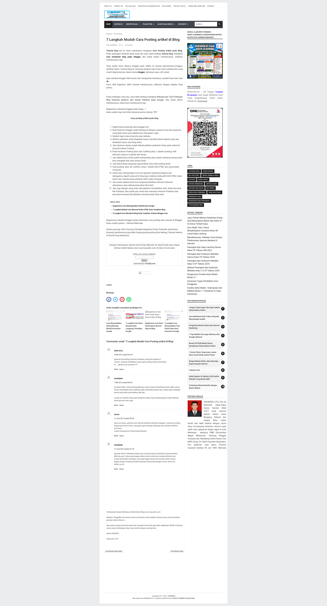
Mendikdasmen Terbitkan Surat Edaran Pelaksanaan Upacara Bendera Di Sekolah (204, 240)
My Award (210, 188)
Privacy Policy (179, 6)
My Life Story (194, 175)
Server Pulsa (131, 24)
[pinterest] (122, 299)
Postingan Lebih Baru (114, 551)
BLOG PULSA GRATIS (165, 24)
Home (108, 24)
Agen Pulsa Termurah (197, 192)
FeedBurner (150, 263)
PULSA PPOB (147, 24)
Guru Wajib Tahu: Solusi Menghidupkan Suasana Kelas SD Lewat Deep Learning (202, 230)
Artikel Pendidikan (196, 184)
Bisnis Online (208, 171)
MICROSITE (182, 24)
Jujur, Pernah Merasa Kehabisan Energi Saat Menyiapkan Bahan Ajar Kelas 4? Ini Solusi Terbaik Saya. (205, 220)
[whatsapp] (128, 299)
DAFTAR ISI (118, 24)
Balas (116, 369)
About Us (108, 6)
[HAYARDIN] (117, 14)
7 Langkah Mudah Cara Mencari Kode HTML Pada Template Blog (139, 210)
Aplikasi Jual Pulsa (196, 188)
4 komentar (129, 45)
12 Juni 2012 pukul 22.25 (124, 449)
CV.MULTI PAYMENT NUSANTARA (183, 598)
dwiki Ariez (118, 351)
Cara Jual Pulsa (215, 192)
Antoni (116, 414)
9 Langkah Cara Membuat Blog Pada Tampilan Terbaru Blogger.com (140, 213)
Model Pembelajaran (210, 175)
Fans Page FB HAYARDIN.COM (149, 6)
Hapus (121, 369)
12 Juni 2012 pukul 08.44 (124, 418)
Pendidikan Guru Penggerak (199, 201)
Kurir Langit (203, 179)
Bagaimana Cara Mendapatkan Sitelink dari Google (133, 206)
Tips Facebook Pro (195, 205)
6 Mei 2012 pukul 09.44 (123, 355)
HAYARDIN (118, 379)
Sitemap (210, 6)
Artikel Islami (211, 184)
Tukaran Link (194, 370)
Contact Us (118, 6)
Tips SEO (192, 179)
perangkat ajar (195, 196)
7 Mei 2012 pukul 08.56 (123, 382)
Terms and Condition (196, 6)
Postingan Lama (177, 551)
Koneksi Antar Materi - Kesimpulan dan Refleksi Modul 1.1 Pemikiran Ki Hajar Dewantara (204, 291)
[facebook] (108, 299)
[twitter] (115, 299)
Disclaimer (166, 6)
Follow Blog (130, 6)
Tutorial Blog (194, 171)
